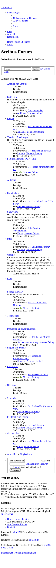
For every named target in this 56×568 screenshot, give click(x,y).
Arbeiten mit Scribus (17, 84)
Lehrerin (21, 153)
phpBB (16, 532)
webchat (11, 255)
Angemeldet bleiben (30, 467)
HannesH (21, 361)
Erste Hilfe (12, 97)
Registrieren (26, 454)
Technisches (13, 315)
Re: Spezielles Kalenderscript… (27, 357)
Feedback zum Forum (17, 417)
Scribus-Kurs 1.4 (15, 292)
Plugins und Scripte (16, 347)
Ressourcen (12, 366)
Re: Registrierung (36, 425)
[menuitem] (25, 18)
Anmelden (12, 454)
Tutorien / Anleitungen (17, 137)
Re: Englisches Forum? (39, 246)
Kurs (9, 278)
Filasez (20, 411)
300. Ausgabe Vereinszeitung (27, 229)
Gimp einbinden (35, 110)
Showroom (12, 212)
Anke (19, 308)
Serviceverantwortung (27, 342)
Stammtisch (12, 398)
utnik (19, 172)
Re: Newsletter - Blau (38, 374)
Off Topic (11, 385)
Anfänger (21, 113)
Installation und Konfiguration (21, 329)
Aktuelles (11, 180)
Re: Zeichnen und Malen (39, 150)
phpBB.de (34, 540)
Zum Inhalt (6, 7)
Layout (10, 118)
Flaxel (20, 233)
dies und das (13, 433)
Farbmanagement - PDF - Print (21, 158)
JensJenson (22, 132)
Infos (9, 238)
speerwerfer (7, 514)
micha (20, 446)
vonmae (21, 206)
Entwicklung (13, 193)
